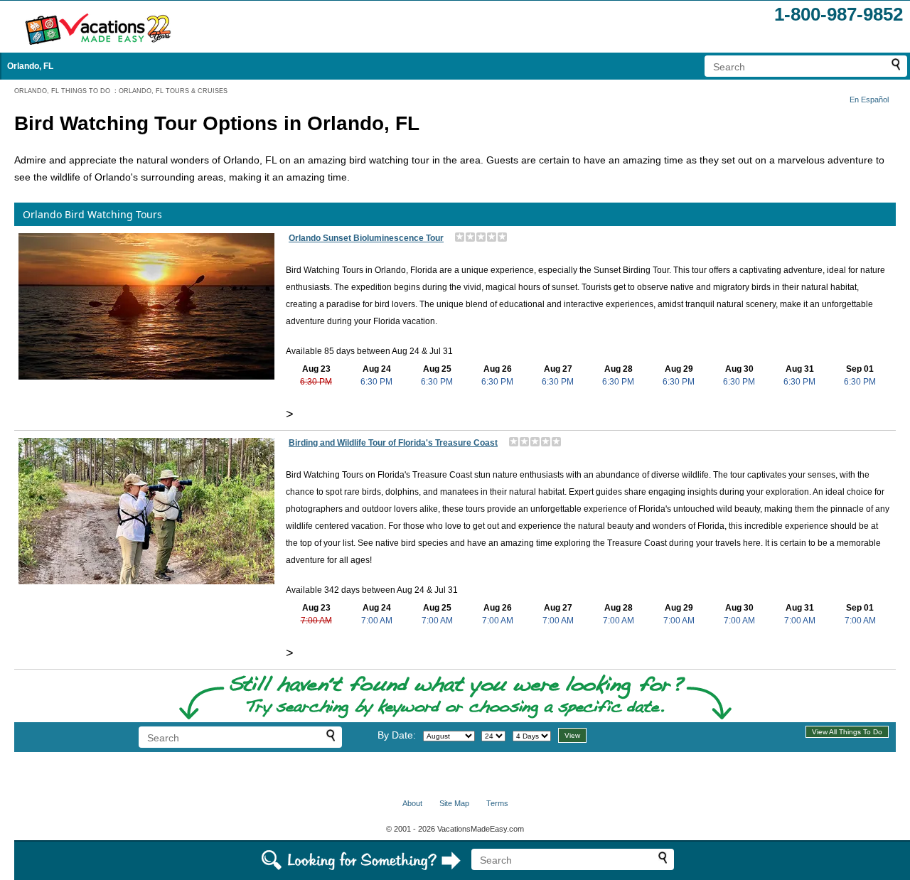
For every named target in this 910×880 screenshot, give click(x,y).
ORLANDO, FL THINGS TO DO (62, 91)
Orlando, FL (30, 66)
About (412, 803)
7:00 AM (316, 621)
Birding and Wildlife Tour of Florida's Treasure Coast (393, 443)
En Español (869, 99)
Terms (497, 803)
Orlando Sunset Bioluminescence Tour (366, 238)
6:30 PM (316, 382)
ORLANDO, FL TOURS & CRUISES (173, 91)
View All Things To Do (847, 732)
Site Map (454, 803)
